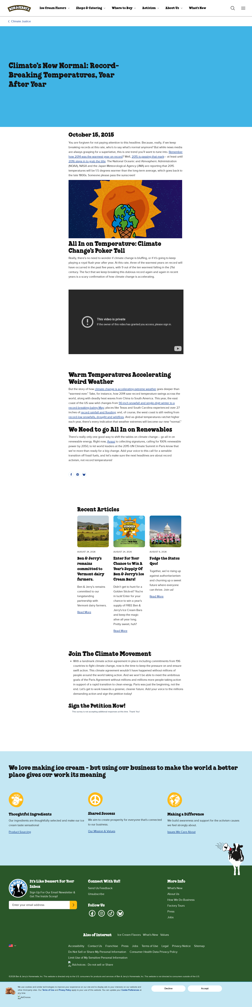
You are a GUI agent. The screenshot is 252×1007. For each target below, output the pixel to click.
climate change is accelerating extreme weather (125, 389)
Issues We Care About (181, 832)
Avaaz (111, 441)
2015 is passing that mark (148, 156)
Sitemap (199, 946)
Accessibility (76, 946)
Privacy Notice (181, 946)
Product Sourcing (20, 832)
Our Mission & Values (101, 831)
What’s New (150, 935)
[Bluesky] (120, 913)
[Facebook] (92, 913)
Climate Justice (21, 21)
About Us (172, 8)
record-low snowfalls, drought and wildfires (96, 417)
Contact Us (95, 946)
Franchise (111, 946)
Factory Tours (176, 905)
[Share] (71, 474)
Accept (205, 988)
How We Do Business (181, 900)
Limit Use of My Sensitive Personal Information (97, 957)
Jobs (170, 917)
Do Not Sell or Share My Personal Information (97, 952)
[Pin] (77, 474)
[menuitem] (53, 8)
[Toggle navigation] (243, 8)
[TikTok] (111, 913)
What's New (197, 8)
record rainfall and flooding (98, 412)
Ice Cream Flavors (53, 8)
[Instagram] (101, 913)
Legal (165, 946)
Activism (149, 8)
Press (170, 911)
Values (164, 935)
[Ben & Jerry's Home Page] (19, 8)
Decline (168, 988)
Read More (84, 612)
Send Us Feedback (100, 888)
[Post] (84, 474)
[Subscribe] (73, 905)
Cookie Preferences (130, 990)
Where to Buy (122, 8)
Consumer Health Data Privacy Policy (153, 952)
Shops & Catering (89, 8)
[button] (12, 945)
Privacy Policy (65, 990)
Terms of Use (150, 946)
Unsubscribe (96, 894)
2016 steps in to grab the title (87, 161)
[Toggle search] (233, 8)
